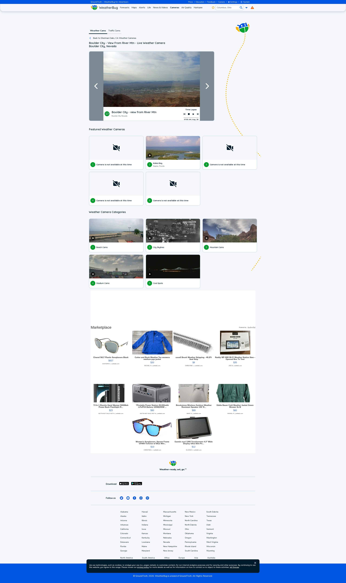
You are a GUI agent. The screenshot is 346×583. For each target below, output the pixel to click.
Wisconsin (210, 546)
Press (190, 2)
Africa (166, 558)
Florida (123, 546)
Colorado (124, 533)
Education (200, 2)
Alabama (124, 512)
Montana (167, 533)
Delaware (124, 542)
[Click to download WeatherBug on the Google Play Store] (136, 484)
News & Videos (160, 7)
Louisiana (146, 542)
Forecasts (124, 7)
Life (149, 7)
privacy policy (143, 567)
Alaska (123, 516)
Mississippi (167, 525)
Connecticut (125, 538)
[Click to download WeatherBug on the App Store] (124, 484)
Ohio (187, 529)
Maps (134, 7)
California (124, 529)
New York (189, 516)
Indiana (145, 525)
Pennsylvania (190, 542)
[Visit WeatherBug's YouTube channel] (128, 498)
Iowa (144, 529)
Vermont (210, 529)
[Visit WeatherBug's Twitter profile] (121, 498)
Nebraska (167, 538)
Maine (144, 546)
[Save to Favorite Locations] (213, 7)
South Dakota (212, 512)
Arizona (123, 520)
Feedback (211, 2)
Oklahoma (189, 533)
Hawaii (145, 512)
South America (148, 558)
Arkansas (124, 525)
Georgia (123, 550)
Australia (211, 558)
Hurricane (198, 7)
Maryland (146, 550)
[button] (255, 563)
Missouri (166, 529)
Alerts (142, 7)
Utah (208, 525)
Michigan (167, 516)
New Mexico (190, 512)
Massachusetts (169, 512)
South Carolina (191, 550)
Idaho (144, 516)
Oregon (188, 538)
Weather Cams (98, 30)
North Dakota (191, 525)
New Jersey (168, 550)
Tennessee (211, 516)
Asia (196, 558)
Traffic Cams (114, 30)
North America (126, 558)
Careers (221, 2)
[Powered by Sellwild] (251, 327)
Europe (182, 558)
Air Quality (186, 7)
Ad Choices (234, 567)
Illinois (144, 520)
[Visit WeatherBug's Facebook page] (134, 498)
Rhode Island (190, 546)
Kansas (145, 533)
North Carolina (191, 520)
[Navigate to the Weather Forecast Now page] (104, 7)
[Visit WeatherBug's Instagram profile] (141, 498)
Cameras (174, 7)
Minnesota (167, 520)
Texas (209, 520)
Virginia (209, 533)
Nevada (166, 542)
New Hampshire (170, 546)
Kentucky (146, 538)
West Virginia (212, 542)
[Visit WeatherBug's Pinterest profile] (147, 498)
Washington (211, 538)
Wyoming (210, 550)
